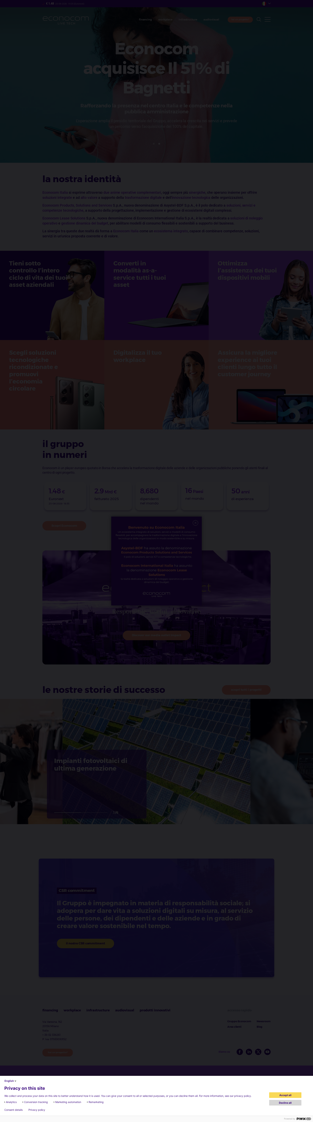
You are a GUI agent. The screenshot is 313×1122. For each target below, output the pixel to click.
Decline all (285, 1102)
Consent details (13, 1109)
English (9, 1080)
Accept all (285, 1095)
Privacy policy (36, 1109)
